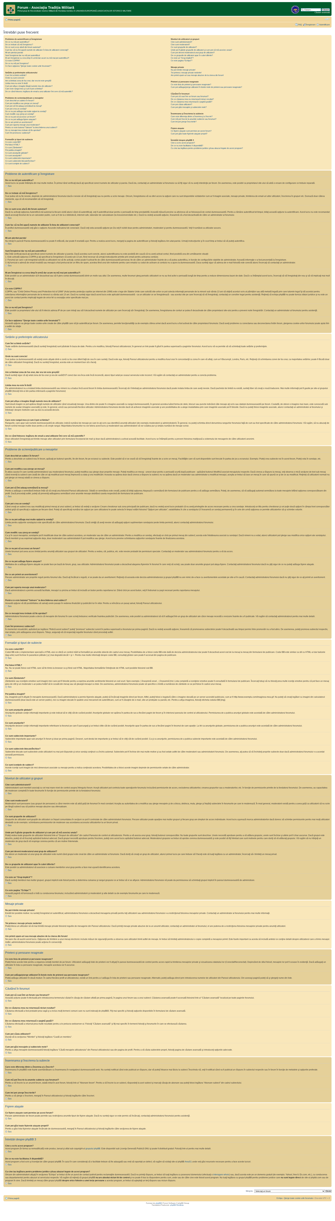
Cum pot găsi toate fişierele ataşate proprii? (189, 134)
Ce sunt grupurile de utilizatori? (184, 47)
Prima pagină (14, 20)
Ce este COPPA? (12, 61)
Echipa (279, 1198)
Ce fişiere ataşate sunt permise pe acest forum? (191, 131)
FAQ (300, 25)
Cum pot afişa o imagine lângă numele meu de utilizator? (29, 86)
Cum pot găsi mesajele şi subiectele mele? (189, 107)
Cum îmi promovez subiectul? (17, 133)
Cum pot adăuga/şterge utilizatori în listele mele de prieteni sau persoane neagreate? (206, 87)
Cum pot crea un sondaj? (16, 109)
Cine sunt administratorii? (181, 42)
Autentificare (324, 25)
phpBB (158, 1203)
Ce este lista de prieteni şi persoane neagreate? (191, 84)
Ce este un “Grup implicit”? (182, 58)
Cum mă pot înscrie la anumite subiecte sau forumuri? (193, 119)
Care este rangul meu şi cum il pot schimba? (24, 89)
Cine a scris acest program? (183, 143)
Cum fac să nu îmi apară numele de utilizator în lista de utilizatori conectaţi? (36, 50)
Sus (10, 186)
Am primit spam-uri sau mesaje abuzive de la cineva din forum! (197, 75)
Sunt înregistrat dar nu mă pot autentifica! (22, 55)
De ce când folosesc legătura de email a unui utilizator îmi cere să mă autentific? (39, 91)
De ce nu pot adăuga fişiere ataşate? (20, 119)
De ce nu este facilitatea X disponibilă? (187, 145)
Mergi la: (249, 1191)
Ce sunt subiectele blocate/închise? (20, 161)
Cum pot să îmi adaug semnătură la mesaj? (23, 106)
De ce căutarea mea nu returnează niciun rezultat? (192, 99)
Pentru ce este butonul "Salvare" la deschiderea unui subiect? (31, 127)
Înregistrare (310, 25)
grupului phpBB (92, 1148)
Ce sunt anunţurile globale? (16, 153)
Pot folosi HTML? (12, 145)
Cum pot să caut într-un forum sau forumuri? (190, 96)
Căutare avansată (322, 12)
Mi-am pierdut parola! (14, 52)
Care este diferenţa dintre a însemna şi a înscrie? (192, 116)
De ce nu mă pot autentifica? (17, 42)
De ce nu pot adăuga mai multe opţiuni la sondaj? (25, 111)
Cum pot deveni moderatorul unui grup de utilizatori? (193, 52)
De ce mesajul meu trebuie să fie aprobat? (23, 130)
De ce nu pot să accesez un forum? (20, 117)
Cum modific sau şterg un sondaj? (19, 114)
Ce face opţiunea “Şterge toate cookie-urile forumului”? (28, 66)
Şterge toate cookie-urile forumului (298, 1198)
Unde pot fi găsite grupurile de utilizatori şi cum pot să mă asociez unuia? (201, 50)
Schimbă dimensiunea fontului (327, 19)
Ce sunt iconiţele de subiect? (17, 163)
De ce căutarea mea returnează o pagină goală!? (191, 102)
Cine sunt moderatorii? (180, 44)
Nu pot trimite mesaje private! (183, 70)
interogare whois (221, 1174)
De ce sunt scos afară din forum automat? (23, 47)
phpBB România (177, 1205)
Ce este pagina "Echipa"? (181, 61)
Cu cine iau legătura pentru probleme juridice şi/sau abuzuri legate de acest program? (207, 148)
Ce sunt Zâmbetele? (13, 147)
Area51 (188, 1161)
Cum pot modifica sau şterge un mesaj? (22, 103)
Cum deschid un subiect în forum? (19, 100)
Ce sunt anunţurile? (13, 155)
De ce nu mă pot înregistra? (17, 63)
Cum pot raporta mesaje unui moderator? (22, 125)
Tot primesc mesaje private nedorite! (186, 73)
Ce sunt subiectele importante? (18, 158)
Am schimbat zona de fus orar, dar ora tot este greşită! (28, 81)
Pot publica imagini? (13, 150)
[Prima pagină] (10, 8)
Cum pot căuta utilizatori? (181, 104)
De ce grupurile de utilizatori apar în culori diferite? (192, 55)
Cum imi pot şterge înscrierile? (183, 122)
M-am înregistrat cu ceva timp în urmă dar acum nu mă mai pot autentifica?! (37, 58)
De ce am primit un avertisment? (19, 122)
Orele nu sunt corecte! (14, 78)
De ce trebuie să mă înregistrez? (19, 44)
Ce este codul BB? (13, 142)
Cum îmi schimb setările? (16, 75)
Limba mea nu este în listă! (16, 83)
